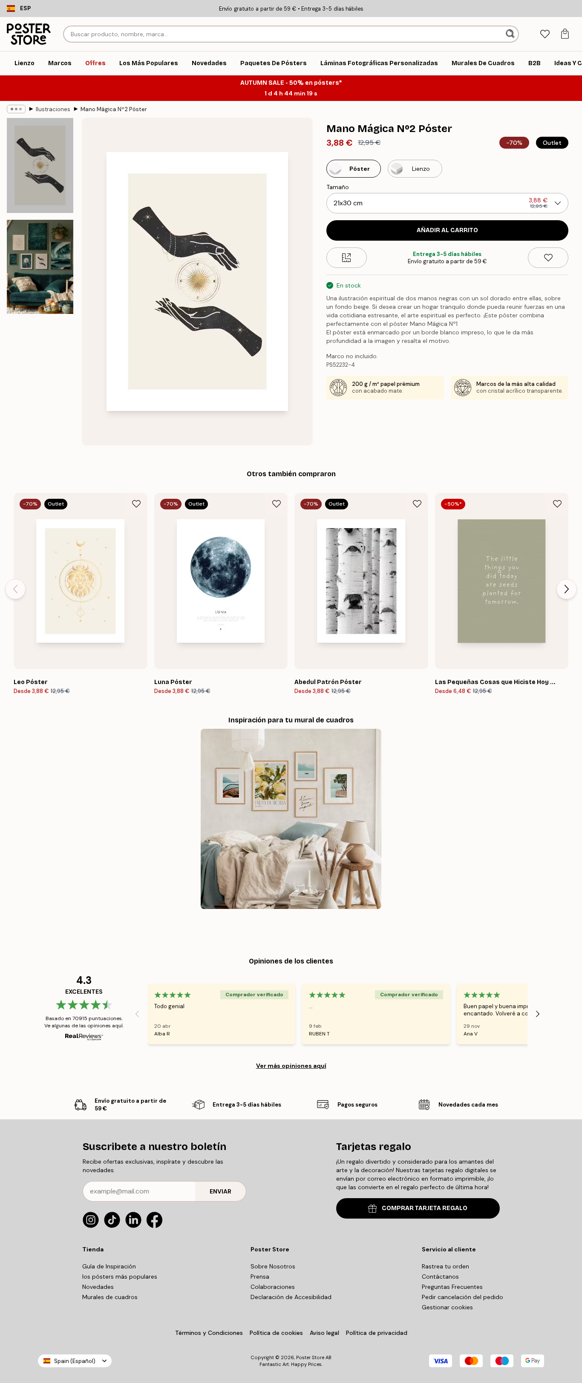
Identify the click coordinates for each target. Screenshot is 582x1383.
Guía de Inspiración (109, 1266)
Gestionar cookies (447, 1307)
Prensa (260, 1276)
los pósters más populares (119, 1276)
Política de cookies (276, 1333)
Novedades (98, 1287)
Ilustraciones (53, 109)
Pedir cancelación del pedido (462, 1297)
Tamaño (337, 187)
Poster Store (310, 1357)
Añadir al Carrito (447, 230)
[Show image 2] (40, 267)
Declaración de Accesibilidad (291, 1297)
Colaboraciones (273, 1287)
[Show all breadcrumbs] (16, 109)
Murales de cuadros (110, 1297)
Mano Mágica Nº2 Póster (114, 109)
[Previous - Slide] (15, 589)
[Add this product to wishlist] (548, 257)
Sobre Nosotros (273, 1266)
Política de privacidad (376, 1333)
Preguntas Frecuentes (452, 1287)
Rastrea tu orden (445, 1266)
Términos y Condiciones (209, 1333)
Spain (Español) (74, 1361)
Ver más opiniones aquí (291, 1066)
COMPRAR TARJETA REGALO (424, 1208)
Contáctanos (440, 1276)
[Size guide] (346, 257)
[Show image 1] (40, 165)
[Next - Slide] (566, 589)
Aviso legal (324, 1333)
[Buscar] (511, 34)
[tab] (545, 34)
